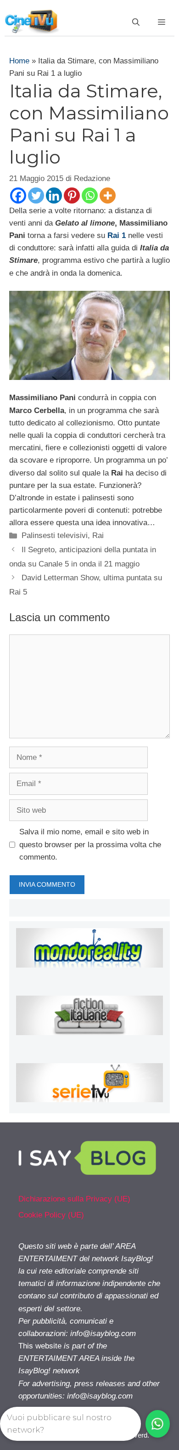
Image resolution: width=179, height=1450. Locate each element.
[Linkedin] (54, 195)
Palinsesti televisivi (55, 535)
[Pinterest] (72, 195)
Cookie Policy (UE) (51, 1215)
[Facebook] (18, 195)
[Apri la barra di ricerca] (136, 22)
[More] (108, 195)
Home (19, 61)
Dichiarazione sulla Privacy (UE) (74, 1199)
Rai (98, 535)
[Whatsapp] (90, 195)
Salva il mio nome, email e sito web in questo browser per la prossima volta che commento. (90, 844)
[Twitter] (36, 195)
